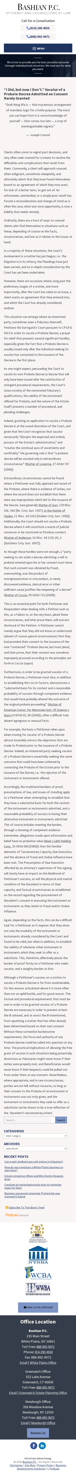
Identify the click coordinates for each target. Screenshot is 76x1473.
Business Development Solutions (41, 1466)
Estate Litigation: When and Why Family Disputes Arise (33, 1177)
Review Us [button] (38, 1433)
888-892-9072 (45, 1347)
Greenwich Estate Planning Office (43, 1393)
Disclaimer (16, 1465)
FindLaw (54, 1468)
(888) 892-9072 (39, 37)
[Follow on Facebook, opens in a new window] (33, 1445)
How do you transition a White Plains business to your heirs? (33, 1168)
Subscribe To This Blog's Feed (26, 1207)
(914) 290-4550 (39, 28)
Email (23, 1362)
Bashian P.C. (29, 1462)
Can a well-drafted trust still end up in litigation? (33, 1161)
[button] (72, 1447)
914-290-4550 (44, 1352)
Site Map (30, 1465)
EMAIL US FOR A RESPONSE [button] (40, 1307)
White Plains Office (43, 1362)
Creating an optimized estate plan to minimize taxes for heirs (33, 1186)
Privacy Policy (45, 1465)
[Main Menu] (38, 48)
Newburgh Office (43, 1423)
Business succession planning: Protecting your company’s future (32, 1194)
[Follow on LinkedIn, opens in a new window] (42, 1445)
